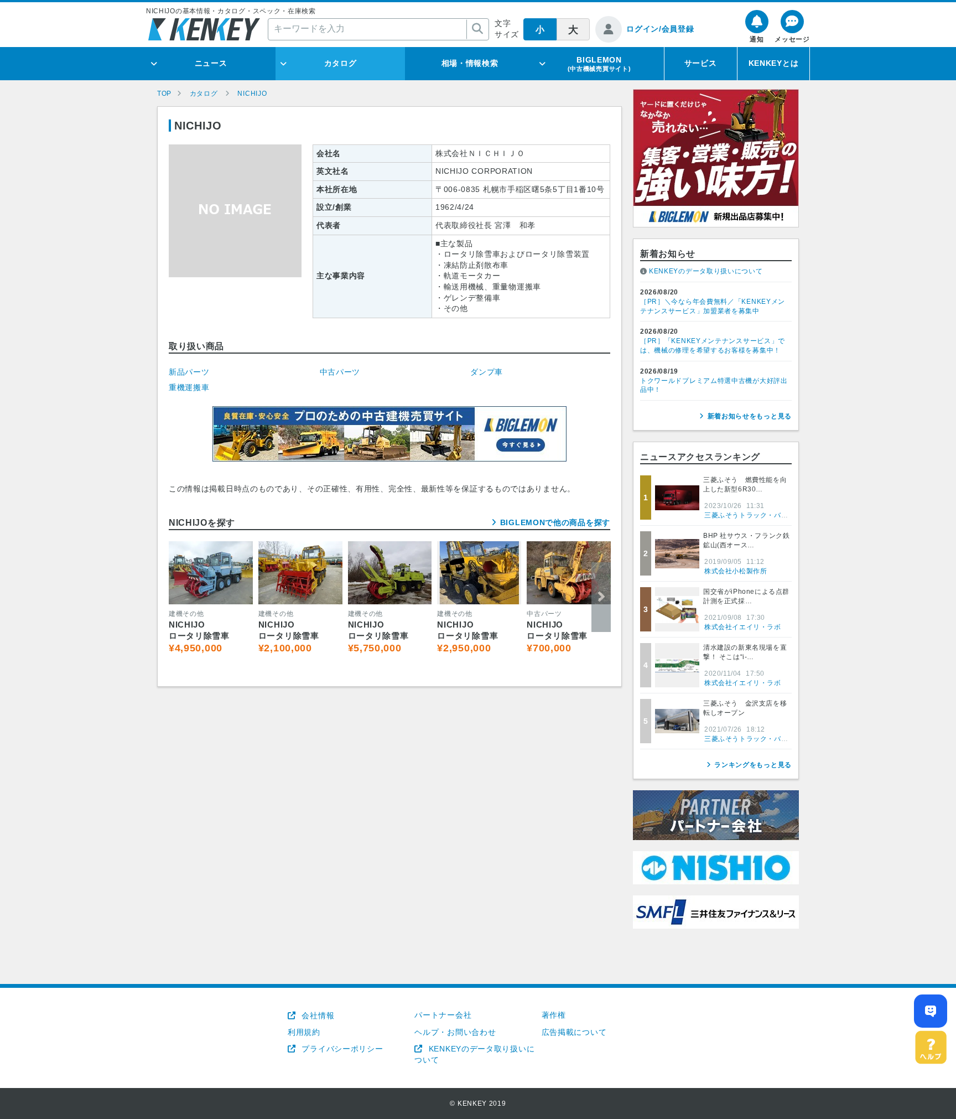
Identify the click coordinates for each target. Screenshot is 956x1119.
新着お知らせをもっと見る (750, 416)
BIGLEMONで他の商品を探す (555, 522)
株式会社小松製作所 (735, 571)
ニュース (211, 63)
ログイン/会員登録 (660, 28)
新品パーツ (189, 371)
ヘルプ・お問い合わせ (455, 1032)
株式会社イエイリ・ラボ (742, 627)
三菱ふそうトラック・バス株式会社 (760, 515)
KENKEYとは (774, 63)
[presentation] (178, 597)
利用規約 (304, 1032)
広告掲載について (574, 1032)
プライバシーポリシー (341, 1048)
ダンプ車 (486, 371)
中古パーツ (340, 371)
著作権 (554, 1015)
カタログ (340, 63)
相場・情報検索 (469, 63)
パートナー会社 (442, 1015)
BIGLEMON (599, 63)
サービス (700, 63)
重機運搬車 (189, 387)
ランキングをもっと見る (753, 765)
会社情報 (316, 1015)
